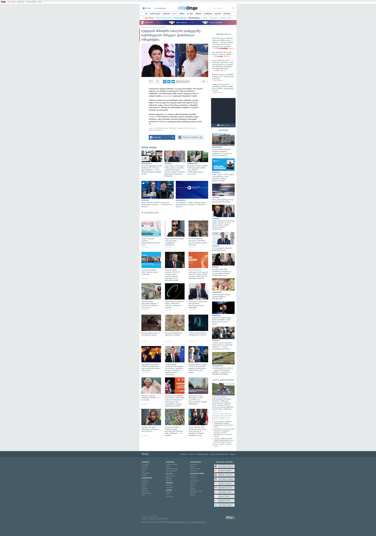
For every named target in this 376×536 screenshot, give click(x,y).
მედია (143, 495)
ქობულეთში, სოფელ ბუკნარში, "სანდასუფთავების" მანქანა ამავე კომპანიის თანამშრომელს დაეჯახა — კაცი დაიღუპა (198, 163)
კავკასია (143, 471)
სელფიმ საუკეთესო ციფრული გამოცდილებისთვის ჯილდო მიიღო (151, 234)
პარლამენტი (145, 464)
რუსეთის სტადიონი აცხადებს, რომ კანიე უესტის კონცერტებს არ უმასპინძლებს (175, 234)
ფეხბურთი (169, 492)
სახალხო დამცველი (177, 128)
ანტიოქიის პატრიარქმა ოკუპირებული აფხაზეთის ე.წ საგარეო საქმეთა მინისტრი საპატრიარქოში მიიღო (223, 264)
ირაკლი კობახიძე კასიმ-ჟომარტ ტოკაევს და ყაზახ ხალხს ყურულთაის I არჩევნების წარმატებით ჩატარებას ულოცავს (198, 422)
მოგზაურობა (193, 478)
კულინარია (193, 482)
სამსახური (193, 489)
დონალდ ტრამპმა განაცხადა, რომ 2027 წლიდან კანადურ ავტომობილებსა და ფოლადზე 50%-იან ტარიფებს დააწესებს (175, 265)
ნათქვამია (152, 117)
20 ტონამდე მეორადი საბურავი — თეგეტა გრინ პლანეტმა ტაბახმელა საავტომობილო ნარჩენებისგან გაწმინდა (223, 363)
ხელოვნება (169, 485)
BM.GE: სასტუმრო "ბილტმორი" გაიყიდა (223, 445)
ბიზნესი (168, 466)
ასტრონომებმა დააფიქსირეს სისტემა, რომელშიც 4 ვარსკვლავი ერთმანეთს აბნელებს (175, 297)
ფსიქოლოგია (194, 464)
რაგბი (167, 494)
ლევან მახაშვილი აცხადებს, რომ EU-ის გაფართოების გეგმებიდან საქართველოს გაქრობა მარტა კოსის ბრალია (198, 359)
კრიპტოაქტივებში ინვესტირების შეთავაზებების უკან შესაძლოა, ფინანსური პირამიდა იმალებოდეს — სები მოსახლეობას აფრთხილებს (175, 359)
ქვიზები (198, 14)
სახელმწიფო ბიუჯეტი (172, 468)
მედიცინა (192, 466)
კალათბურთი (170, 496)
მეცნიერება (169, 480)
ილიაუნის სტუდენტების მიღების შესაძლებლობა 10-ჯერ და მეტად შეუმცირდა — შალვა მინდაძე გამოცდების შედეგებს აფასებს (152, 163)
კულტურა (169, 483)
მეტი (229, 18)
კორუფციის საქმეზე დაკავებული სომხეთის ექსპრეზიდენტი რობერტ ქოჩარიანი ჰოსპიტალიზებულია (223, 440)
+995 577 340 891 (162, 518)
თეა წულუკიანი (191, 128)
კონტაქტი (232, 454)
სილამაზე (192, 476)
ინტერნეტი (169, 478)
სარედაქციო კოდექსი (202, 454)
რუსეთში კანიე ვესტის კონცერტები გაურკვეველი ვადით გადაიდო (151, 422)
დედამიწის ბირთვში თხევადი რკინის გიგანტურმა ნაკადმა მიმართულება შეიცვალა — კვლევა (223, 313)
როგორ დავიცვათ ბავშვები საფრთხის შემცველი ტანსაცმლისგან (223, 289)
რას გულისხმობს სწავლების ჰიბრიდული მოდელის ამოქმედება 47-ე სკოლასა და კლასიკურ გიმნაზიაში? (223, 145)
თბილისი (144, 486)
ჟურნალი (166, 14)
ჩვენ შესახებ (184, 454)
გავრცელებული (167, 96)
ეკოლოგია (144, 480)
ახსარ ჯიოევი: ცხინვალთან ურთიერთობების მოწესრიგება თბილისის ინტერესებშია (198, 297)
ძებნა (39, 2)
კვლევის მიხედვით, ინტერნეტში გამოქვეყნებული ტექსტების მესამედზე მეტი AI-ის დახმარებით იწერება (223, 424)
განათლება (144, 482)
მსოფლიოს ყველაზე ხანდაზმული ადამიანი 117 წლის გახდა (151, 391)
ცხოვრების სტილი (197, 473)
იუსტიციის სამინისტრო (156, 130)
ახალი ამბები (11, 2)
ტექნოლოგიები (170, 476)
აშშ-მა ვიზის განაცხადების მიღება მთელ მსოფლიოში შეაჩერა (223, 193)
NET (175, 14)
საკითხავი (208, 14)
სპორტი (169, 490)
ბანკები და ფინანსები (172, 464)
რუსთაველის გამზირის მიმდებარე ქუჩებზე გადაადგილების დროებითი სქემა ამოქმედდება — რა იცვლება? (175, 422)
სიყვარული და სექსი (196, 491)
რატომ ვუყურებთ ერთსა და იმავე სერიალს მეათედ (151, 328)
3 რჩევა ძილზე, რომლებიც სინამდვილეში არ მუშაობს (198, 328)
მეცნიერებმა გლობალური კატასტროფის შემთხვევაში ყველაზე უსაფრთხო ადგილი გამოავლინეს (151, 359)
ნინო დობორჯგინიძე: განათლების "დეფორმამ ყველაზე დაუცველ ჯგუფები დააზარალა (198, 234)
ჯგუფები (148, 8)
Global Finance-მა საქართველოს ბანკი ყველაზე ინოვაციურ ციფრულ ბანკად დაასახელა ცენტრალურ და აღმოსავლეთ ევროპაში (198, 265)
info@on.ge (152, 518)
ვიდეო (182, 14)
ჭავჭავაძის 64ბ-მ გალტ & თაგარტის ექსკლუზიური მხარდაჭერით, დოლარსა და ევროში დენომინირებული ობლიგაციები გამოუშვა (224, 432)
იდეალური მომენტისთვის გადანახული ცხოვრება (175, 328)
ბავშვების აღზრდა (195, 468)
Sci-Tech (169, 473)
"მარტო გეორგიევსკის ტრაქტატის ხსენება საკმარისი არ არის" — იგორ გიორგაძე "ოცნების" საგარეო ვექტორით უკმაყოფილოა (223, 217)
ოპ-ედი (190, 14)
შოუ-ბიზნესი (169, 487)
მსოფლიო (144, 468)
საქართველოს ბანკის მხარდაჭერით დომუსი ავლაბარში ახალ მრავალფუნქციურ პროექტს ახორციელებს (198, 391)
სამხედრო (144, 475)
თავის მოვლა (194, 471)
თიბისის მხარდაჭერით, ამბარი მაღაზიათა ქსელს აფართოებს (151, 265)
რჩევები (192, 495)
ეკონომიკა (222, 18)
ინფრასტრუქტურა (146, 493)
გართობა (192, 484)
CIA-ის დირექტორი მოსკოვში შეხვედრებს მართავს (223, 241)
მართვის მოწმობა (31, 2)
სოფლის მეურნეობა (171, 471)
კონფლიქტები (145, 473)
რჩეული (218, 14)
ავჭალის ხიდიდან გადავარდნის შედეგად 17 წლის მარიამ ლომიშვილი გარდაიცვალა (151, 297)
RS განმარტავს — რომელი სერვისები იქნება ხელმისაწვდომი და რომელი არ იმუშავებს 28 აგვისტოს (193, 194)
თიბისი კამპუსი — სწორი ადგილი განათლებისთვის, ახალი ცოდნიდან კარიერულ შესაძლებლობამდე (223, 170)
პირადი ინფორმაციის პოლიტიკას (196, 522)
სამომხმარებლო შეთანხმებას (176, 522)
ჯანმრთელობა (195, 462)
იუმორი (192, 486)
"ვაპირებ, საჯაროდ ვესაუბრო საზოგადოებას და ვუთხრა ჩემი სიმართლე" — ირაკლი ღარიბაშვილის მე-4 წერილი (223, 338)
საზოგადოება (213, 18)
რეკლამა (227, 14)
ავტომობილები (194, 480)
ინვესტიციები (161, 8)
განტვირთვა (20, 2)
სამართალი (144, 491)
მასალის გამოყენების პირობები (219, 454)
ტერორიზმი (144, 466)
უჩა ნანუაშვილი (164, 128)
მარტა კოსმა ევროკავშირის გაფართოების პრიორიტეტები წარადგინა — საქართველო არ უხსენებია (158, 194)
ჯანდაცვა (144, 484)
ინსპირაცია (193, 493)
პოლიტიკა (204, 18)
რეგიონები (144, 489)
